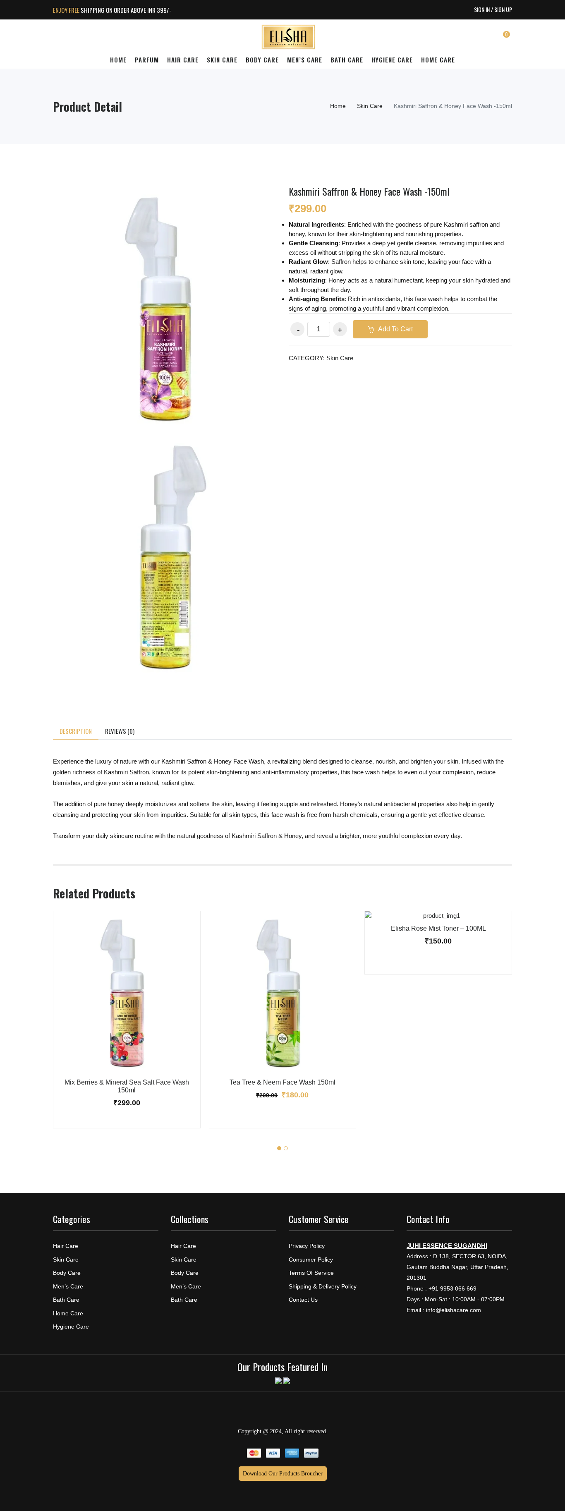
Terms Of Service (311, 1272)
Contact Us (303, 1299)
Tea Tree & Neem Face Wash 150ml (282, 1082)
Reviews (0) (119, 730)
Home (118, 59)
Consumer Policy (311, 1259)
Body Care (262, 59)
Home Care (438, 59)
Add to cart (394, 329)
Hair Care (183, 59)
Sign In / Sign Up (493, 9)
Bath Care (346, 59)
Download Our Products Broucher (283, 1473)
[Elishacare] (288, 37)
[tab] (75, 731)
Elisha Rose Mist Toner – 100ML (438, 928)
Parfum (147, 59)
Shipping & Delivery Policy (323, 1286)
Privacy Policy (307, 1246)
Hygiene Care (392, 59)
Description (76, 730)
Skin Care (222, 59)
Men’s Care (304, 59)
